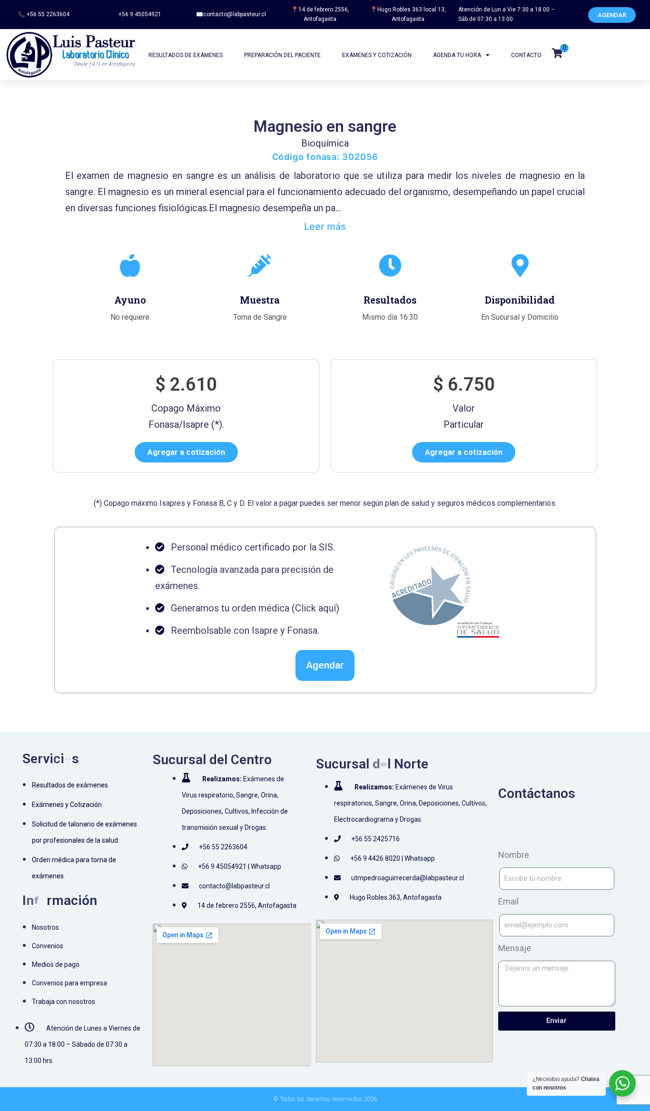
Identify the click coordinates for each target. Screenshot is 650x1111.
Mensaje (514, 948)
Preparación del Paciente (282, 55)
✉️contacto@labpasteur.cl (231, 14)
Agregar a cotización (186, 452)
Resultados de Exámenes (185, 55)
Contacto (526, 55)
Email (508, 901)
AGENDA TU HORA (457, 55)
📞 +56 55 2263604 (43, 14)
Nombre (513, 855)
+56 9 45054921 (139, 14)
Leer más (325, 226)
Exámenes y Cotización (377, 55)
